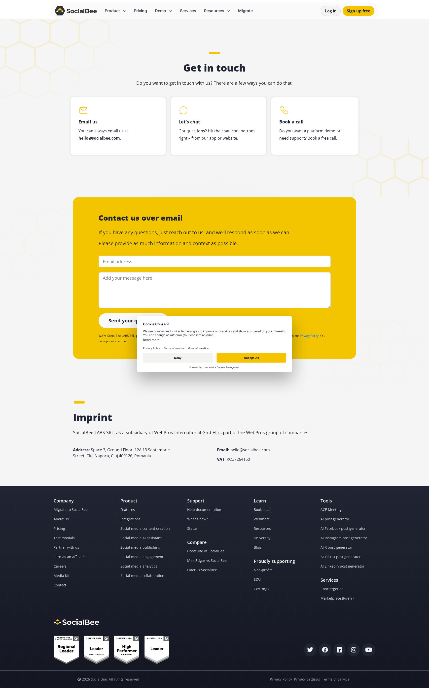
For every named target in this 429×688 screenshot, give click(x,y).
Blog (257, 547)
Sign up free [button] (358, 11)
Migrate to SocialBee (71, 509)
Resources (262, 528)
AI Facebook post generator (343, 528)
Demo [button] (161, 10)
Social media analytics (138, 566)
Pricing (140, 10)
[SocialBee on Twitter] (310, 649)
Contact (60, 585)
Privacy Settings (307, 679)
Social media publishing (140, 547)
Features (127, 509)
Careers (60, 566)
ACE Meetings (332, 509)
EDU (257, 579)
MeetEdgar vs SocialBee (207, 560)
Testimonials (64, 537)
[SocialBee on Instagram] (354, 649)
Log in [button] (330, 11)
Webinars (262, 519)
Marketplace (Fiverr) (337, 598)
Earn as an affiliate (69, 556)
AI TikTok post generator (341, 556)
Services (188, 10)
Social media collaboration (142, 575)
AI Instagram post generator (344, 537)
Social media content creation (145, 528)
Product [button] (113, 10)
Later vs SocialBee (202, 570)
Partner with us (66, 547)
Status (192, 528)
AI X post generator (336, 547)
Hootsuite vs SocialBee (205, 551)
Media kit (61, 575)
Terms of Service (336, 679)
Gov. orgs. (262, 588)
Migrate (245, 10)
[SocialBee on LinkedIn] (339, 649)
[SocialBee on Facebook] (325, 649)
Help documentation (204, 509)
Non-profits (263, 570)
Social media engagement (141, 556)
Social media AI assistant (141, 537)
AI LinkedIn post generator (342, 566)
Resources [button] (214, 10)
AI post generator (335, 519)
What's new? (197, 519)
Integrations (130, 519)
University (262, 537)
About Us (61, 519)
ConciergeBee (332, 588)
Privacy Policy (309, 336)
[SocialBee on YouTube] (368, 649)
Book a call (262, 509)
